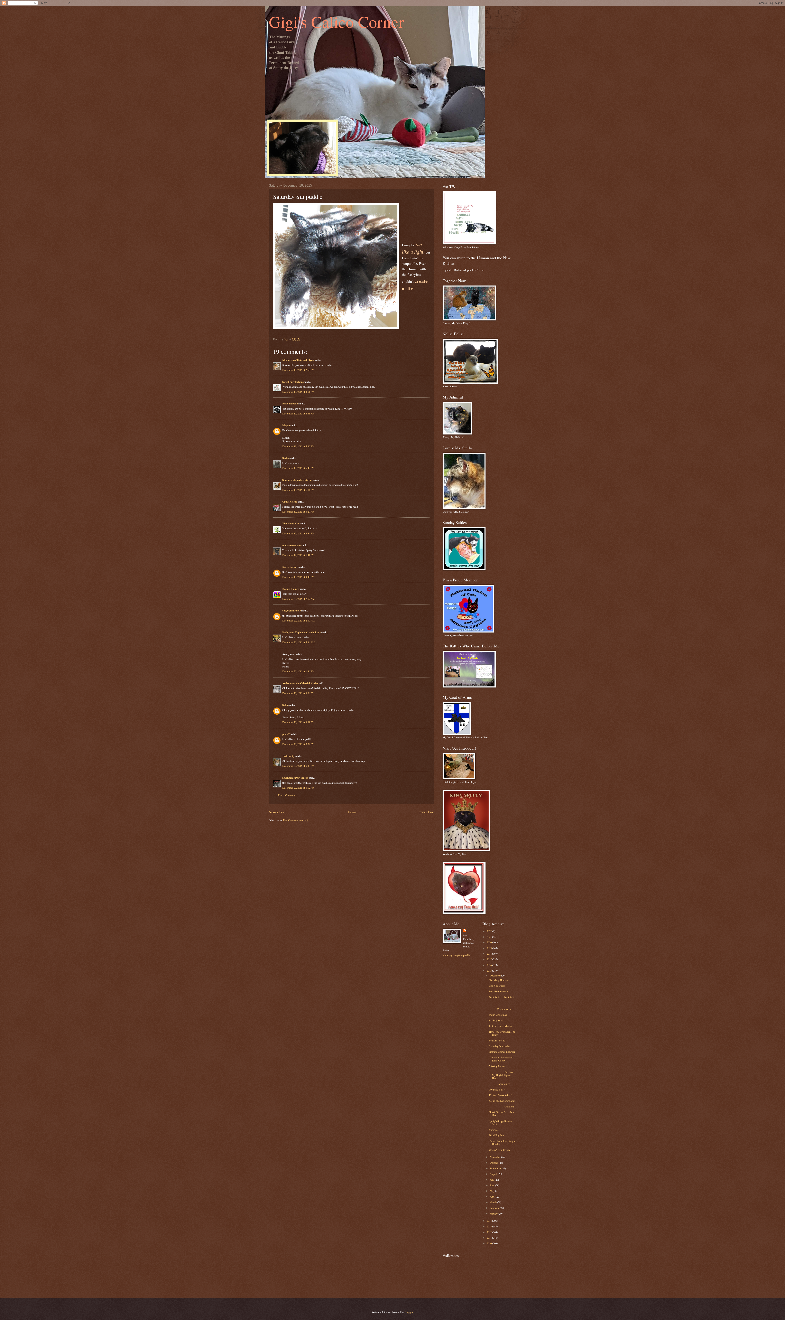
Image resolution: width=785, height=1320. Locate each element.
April (493, 1196)
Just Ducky (288, 756)
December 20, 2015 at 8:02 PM (298, 787)
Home (352, 811)
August (494, 1174)
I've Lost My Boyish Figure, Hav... (501, 1075)
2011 (489, 1237)
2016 (489, 965)
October (494, 1162)
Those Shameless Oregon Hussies (502, 1142)
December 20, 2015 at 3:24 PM (298, 693)
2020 (489, 942)
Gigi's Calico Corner (336, 21)
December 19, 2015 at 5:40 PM (298, 446)
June (492, 1185)
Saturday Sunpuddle (499, 1046)
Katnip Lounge (290, 589)
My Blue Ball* (497, 1089)
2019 (489, 948)
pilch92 (286, 734)
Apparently (499, 1084)
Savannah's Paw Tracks (295, 777)
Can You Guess (497, 985)
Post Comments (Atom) (295, 820)
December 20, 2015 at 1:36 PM (298, 671)
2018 (489, 953)
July (492, 1179)
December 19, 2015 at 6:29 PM (298, 511)
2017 (489, 959)
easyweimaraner (291, 610)
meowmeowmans (291, 545)
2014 (489, 1221)
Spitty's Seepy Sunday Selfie (500, 1122)
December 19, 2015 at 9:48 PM (298, 577)
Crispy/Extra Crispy (499, 1150)
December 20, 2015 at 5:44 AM (298, 642)
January (494, 1213)
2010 (489, 1243)
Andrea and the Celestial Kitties (300, 683)
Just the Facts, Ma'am (500, 1026)
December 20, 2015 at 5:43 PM (298, 766)
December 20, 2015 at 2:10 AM (298, 620)
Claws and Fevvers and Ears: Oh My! (501, 1059)
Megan (286, 425)
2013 (489, 1226)
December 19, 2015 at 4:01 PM (298, 392)
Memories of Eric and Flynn (298, 360)
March (493, 1202)
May (492, 1191)
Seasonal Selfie (497, 1040)
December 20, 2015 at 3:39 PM (298, 744)
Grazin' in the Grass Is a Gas (501, 1113)
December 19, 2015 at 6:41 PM (298, 555)
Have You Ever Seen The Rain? (502, 1033)
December (495, 975)
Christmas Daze (502, 1007)
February (495, 1208)
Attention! (502, 1106)
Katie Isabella (290, 403)
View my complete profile (456, 955)
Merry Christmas (498, 1015)
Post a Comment (287, 795)
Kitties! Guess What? (500, 1095)
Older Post (426, 811)
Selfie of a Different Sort (502, 1101)
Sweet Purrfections (293, 382)
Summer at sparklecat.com (297, 480)
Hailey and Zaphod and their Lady (301, 632)
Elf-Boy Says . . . (497, 1020)
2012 (489, 1232)
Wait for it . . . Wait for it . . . (502, 998)
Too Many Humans (499, 980)
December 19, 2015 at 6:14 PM (298, 490)
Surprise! (493, 1130)
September (496, 1168)
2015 (489, 970)
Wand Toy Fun (496, 1135)
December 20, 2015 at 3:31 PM (298, 722)
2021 (489, 937)
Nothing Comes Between (502, 1052)
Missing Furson (497, 1066)
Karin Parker (290, 567)
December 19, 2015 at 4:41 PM (298, 413)
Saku (285, 705)
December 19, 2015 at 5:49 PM (298, 468)
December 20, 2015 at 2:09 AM (298, 599)
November (495, 1157)
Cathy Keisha (289, 501)
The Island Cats (291, 523)
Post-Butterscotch (498, 991)
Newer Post (277, 811)
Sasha (285, 458)
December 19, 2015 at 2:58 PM (298, 370)
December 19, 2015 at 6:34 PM (298, 533)
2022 (489, 931)
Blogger (409, 1312)
